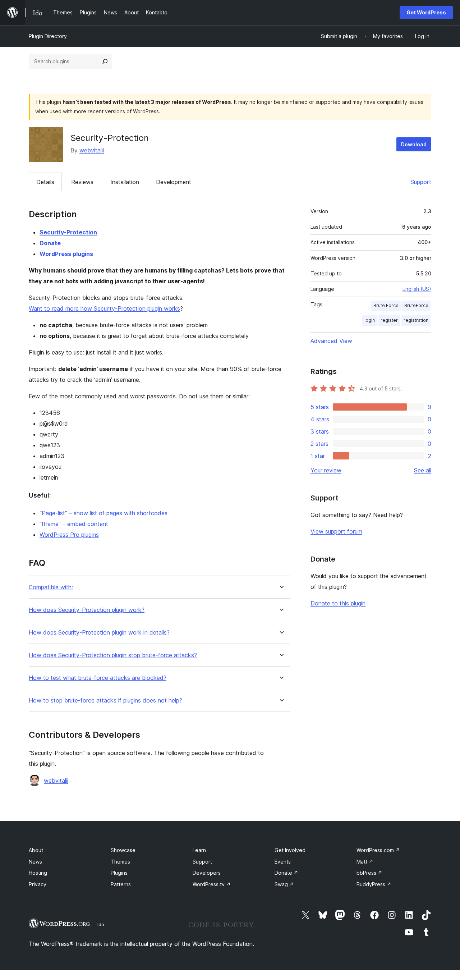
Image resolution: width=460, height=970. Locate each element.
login (369, 320)
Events (283, 862)
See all (422, 470)
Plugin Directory (48, 36)
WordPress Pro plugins (69, 534)
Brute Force (386, 305)
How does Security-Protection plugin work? (86, 610)
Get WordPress (426, 12)
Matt (364, 862)
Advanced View (331, 340)
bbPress (369, 873)
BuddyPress (373, 884)
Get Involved (290, 850)
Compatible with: (51, 587)
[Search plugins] (105, 61)
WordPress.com (378, 850)
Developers (207, 873)
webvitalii (91, 150)
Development (173, 182)
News (35, 862)
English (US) (416, 289)
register (389, 320)
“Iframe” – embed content (74, 523)
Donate (50, 243)
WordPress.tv (212, 884)
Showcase (123, 850)
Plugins (119, 873)
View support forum (336, 531)
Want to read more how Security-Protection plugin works (104, 308)
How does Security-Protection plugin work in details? (99, 632)
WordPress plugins (66, 253)
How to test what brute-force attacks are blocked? (97, 677)
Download (414, 144)
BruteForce (416, 305)
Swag (284, 884)
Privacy (37, 884)
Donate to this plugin (337, 603)
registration (416, 320)
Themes (120, 862)
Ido (100, 924)
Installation (124, 182)
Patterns (121, 884)
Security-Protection (68, 232)
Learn (199, 850)
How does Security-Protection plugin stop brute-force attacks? (113, 655)
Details (45, 182)
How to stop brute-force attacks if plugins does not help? (105, 700)
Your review (325, 470)
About (36, 850)
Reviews (82, 182)
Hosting (38, 873)
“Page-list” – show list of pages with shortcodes (103, 513)
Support (420, 182)
